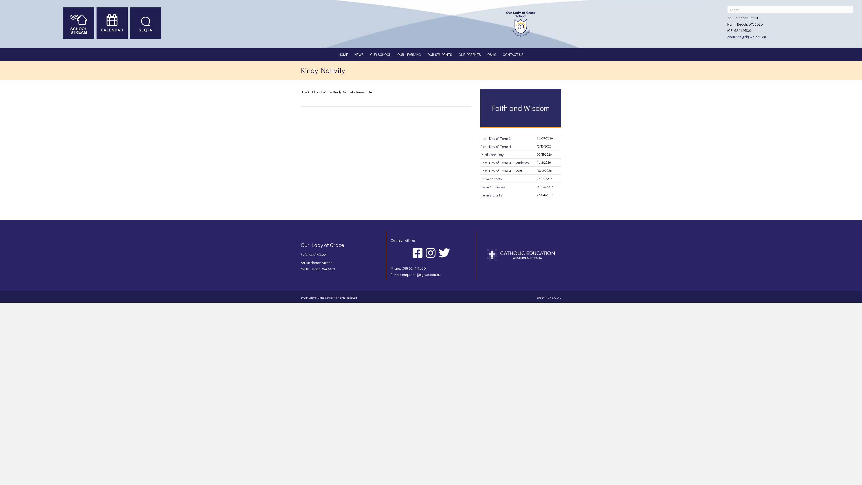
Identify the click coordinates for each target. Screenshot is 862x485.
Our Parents (470, 54)
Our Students (439, 54)
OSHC (491, 54)
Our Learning (409, 54)
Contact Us (513, 54)
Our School (380, 54)
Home (343, 54)
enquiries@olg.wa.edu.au (746, 36)
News (359, 54)
